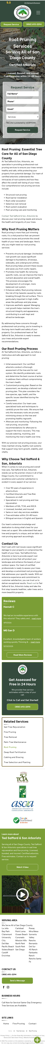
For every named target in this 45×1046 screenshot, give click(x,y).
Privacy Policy (4, 1035)
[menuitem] (22, 727)
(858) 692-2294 (9, 974)
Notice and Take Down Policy (13, 1037)
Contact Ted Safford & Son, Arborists (18, 216)
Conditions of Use (38, 1035)
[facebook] (4, 987)
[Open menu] (38, 13)
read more (36, 618)
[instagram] (8, 987)
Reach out (31, 583)
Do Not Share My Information (21, 1035)
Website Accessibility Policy (32, 1037)
